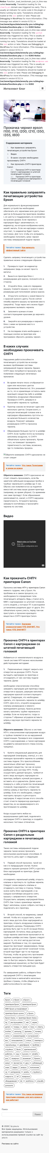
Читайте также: (20, 248)
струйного (36, 1072)
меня (25, 1027)
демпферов (24, 1045)
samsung (17, 1031)
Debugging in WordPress (11, 18)
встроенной (33, 1036)
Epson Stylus (10, 1018)
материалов (15, 1072)
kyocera (25, 1054)
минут (7, 1063)
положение (34, 1067)
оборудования (11, 1081)
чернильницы (10, 1045)
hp (6, 1022)
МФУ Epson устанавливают (16, 1009)
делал (7, 1027)
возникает (27, 1058)
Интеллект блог (14, 88)
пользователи (16, 1040)
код (17, 1054)
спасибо (40, 1081)
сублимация (37, 1063)
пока (32, 1027)
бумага (37, 1058)
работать (8, 1054)
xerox (7, 1036)
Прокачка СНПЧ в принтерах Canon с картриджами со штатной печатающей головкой (26, 172)
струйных (9, 1049)
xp (6, 1072)
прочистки (18, 1063)
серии (34, 1022)
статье (28, 1040)
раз (6, 1058)
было (19, 1049)
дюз (27, 1063)
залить (26, 1072)
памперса (38, 1040)
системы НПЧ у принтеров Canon (29, 587)
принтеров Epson (12, 1004)
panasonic (9, 1085)
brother (8, 1031)
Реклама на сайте (10, 1143)
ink (21, 1081)
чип (27, 1022)
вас (6, 1040)
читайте (35, 1054)
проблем (35, 1045)
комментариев (19, 1036)
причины (28, 1031)
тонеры (16, 1027)
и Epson (16, 1000)
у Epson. (30, 1013)
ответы (40, 1027)
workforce (30, 1081)
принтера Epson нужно (14, 1013)
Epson (7, 1000)
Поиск (5, 1109)
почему (38, 1031)
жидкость (9, 1076)
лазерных (15, 1058)
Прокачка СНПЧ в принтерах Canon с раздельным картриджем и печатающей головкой (26, 179)
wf (18, 1076)
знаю (7, 1067)
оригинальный (30, 1049)
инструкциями (16, 1022)
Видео (14, 154)
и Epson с (26, 1000)
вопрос (24, 1067)
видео (15, 1067)
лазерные (26, 1076)
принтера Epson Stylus (28, 1018)
